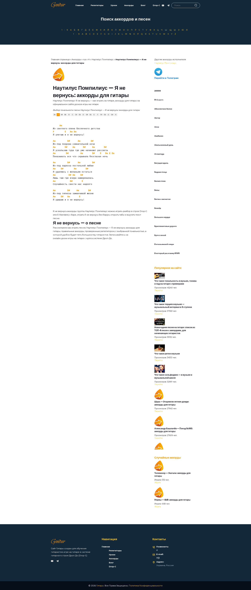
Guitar (58, 5)
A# (62, 114)
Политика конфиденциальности (145, 585)
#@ (158, 558)
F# (101, 114)
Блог (143, 5)
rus (84, 59)
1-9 (66, 30)
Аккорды (129, 5)
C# (76, 114)
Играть (157, 482)
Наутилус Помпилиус (103, 59)
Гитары (100, 585)
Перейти (158, 290)
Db (80, 114)
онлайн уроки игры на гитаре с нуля (72, 238)
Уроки (114, 5)
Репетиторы (97, 5)
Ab (54, 114)
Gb (105, 114)
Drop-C (156, 5)
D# (87, 114)
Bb (65, 114)
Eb (90, 114)
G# (112, 114)
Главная (79, 5)
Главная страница (60, 59)
